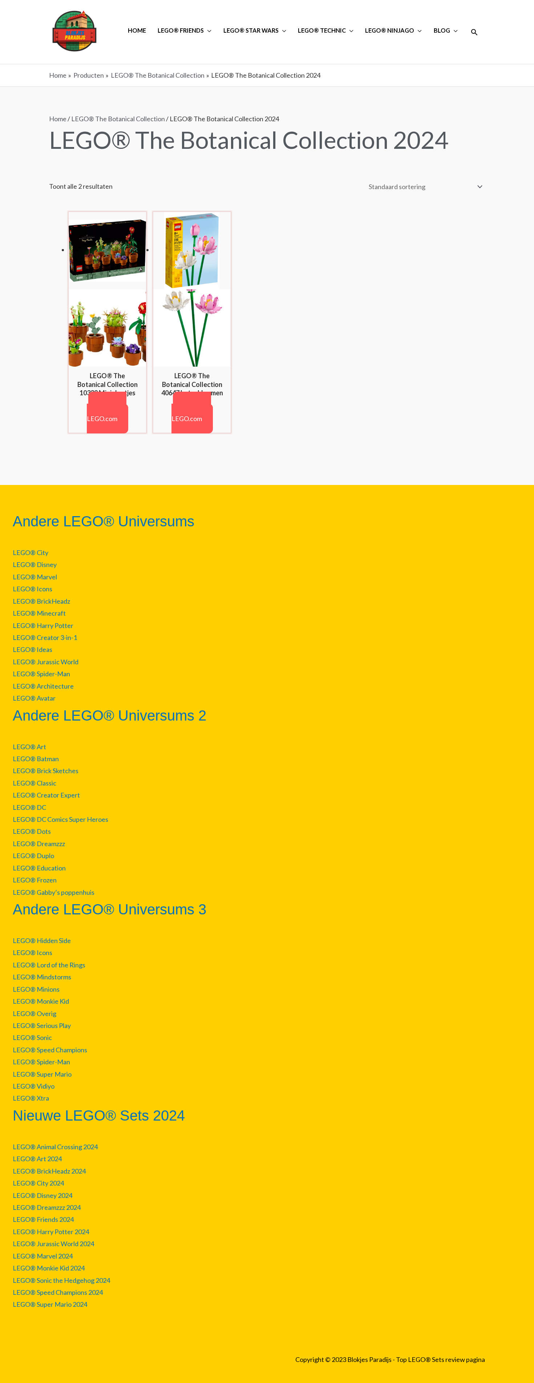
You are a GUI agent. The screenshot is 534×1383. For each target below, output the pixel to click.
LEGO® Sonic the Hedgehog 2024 (61, 1280)
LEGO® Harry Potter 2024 (51, 1232)
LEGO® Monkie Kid (41, 1001)
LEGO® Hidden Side (42, 941)
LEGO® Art (29, 747)
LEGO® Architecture (43, 686)
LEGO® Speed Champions (50, 1050)
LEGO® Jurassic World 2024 (53, 1244)
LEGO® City (30, 552)
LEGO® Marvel (35, 577)
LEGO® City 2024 (38, 1183)
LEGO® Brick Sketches (45, 771)
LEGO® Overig (34, 1013)
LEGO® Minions (36, 989)
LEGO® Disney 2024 (42, 1195)
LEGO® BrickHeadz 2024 (49, 1171)
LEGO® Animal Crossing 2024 (55, 1147)
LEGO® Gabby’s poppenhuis (53, 892)
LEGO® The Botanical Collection (118, 119)
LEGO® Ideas (32, 649)
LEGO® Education (39, 868)
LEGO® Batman (36, 759)
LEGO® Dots (32, 831)
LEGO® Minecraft (39, 613)
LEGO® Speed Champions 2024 (58, 1292)
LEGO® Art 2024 (37, 1159)
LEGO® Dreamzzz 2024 (47, 1207)
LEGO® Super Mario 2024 (50, 1304)
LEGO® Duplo (33, 856)
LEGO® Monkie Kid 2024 (49, 1268)
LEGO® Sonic (32, 1037)
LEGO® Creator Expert (46, 795)
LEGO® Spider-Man (41, 674)
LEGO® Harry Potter (43, 625)
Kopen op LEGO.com (107, 413)
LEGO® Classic (34, 783)
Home (57, 119)
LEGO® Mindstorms (42, 977)
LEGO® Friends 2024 (43, 1219)
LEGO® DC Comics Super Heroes (60, 819)
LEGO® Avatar (34, 698)
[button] (474, 32)
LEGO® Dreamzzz (39, 844)
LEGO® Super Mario (42, 1074)
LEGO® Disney (35, 564)
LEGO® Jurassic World (45, 662)
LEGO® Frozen (35, 880)
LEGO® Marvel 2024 (43, 1256)
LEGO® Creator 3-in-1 (45, 637)
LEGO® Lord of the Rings (49, 965)
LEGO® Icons (32, 589)
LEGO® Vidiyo (33, 1086)
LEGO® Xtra (31, 1098)
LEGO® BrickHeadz (41, 601)
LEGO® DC (29, 807)
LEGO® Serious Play (42, 1025)
